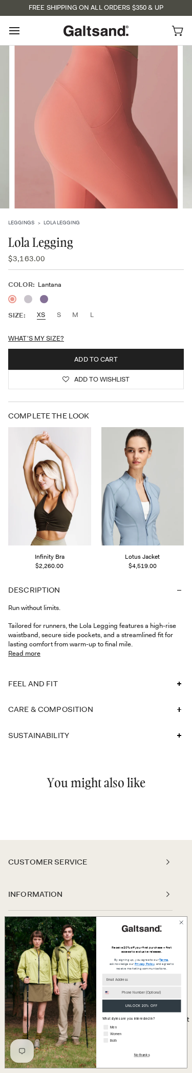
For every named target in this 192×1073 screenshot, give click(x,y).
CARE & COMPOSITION (50, 709)
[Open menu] (23, 30)
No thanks (142, 1055)
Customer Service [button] (47, 862)
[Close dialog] (181, 922)
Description (34, 590)
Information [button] (35, 894)
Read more (24, 653)
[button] (96, 379)
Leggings (21, 222)
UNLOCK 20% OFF (141, 1006)
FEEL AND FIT (33, 684)
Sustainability (38, 735)
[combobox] (110, 992)
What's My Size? (36, 338)
